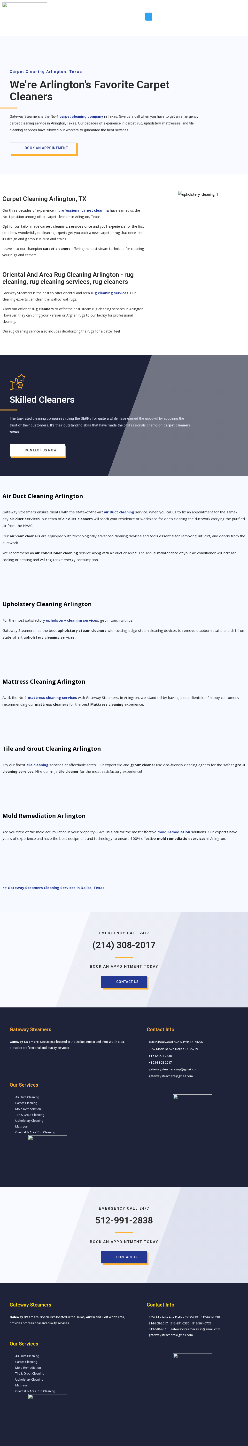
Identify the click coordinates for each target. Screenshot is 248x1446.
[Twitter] (22, 1335)
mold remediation (173, 831)
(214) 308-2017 (124, 945)
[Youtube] (32, 1335)
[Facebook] (14, 1062)
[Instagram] (28, 1062)
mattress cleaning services (52, 697)
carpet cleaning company (81, 116)
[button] (148, 17)
